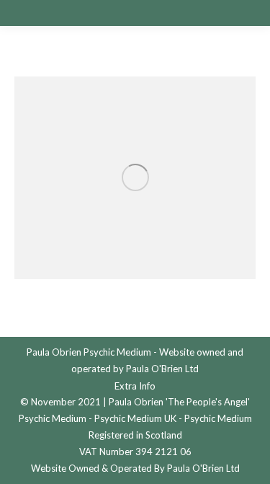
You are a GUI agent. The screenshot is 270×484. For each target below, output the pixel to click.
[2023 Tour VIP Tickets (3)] (135, 177)
